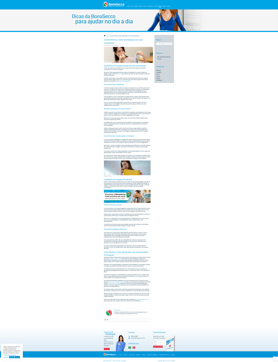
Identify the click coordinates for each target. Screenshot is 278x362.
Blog (160, 6)
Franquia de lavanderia (151, 354)
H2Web (173, 360)
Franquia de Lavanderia (115, 283)
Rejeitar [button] (17, 357)
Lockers (145, 6)
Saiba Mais (107, 349)
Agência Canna (166, 360)
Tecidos (158, 76)
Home (128, 6)
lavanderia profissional (115, 258)
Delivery (140, 6)
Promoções (150, 6)
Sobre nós (155, 6)
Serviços (136, 6)
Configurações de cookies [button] (10, 355)
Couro (157, 74)
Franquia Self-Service (164, 354)
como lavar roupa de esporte (116, 282)
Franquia (164, 6)
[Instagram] (105, 320)
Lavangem (159, 72)
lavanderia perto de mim (142, 299)
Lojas (132, 6)
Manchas (158, 70)
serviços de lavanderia (125, 81)
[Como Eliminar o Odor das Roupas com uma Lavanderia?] (128, 55)
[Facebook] (107, 320)
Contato (168, 6)
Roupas (158, 78)
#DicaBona (159, 80)
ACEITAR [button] (12, 357)
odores (120, 73)
